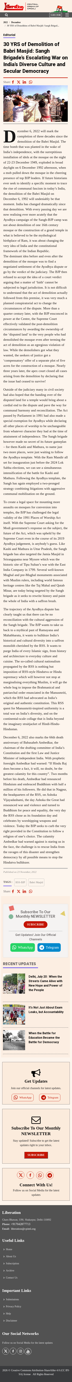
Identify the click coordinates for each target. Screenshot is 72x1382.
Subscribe (55, 15)
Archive (10, 1270)
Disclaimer (11, 1320)
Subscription (12, 1263)
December (16, 22)
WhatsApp (25, 947)
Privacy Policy (13, 1306)
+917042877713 (20, 1224)
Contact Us (11, 1277)
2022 (5, 22)
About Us (11, 1256)
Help (8, 1313)
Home (9, 1249)
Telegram (52, 947)
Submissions (12, 1299)
